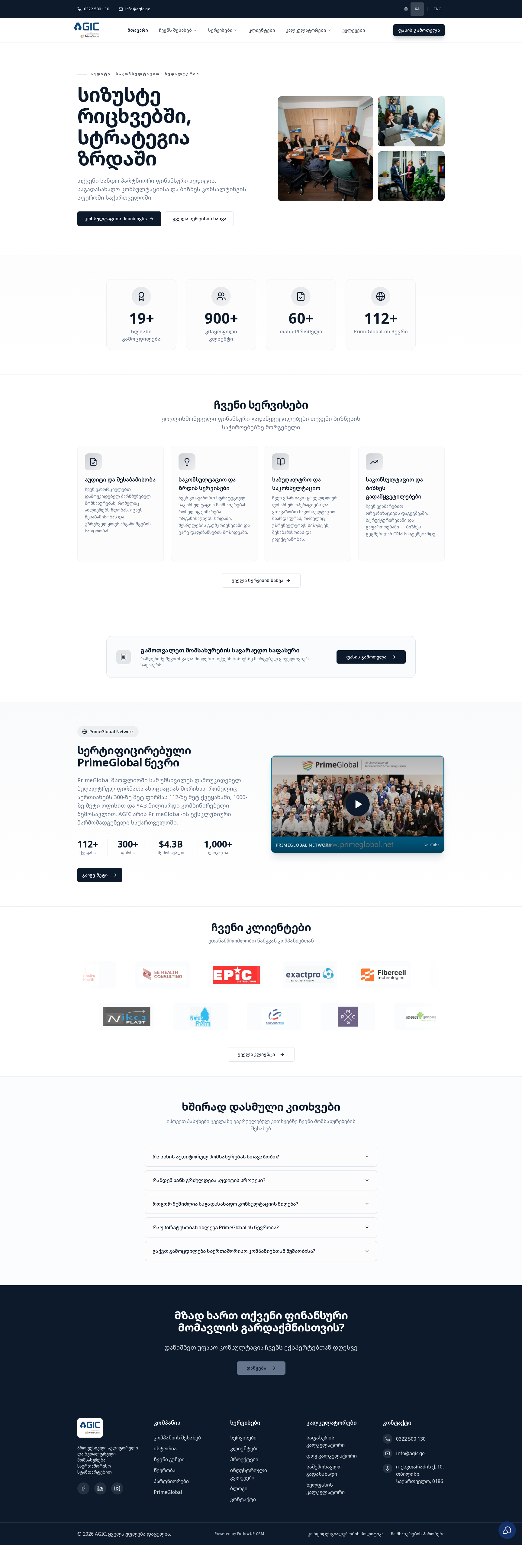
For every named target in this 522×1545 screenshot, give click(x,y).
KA (417, 8)
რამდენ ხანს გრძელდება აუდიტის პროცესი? (209, 1180)
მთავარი (137, 30)
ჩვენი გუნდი (169, 1459)
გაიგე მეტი (95, 875)
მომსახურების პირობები (418, 1534)
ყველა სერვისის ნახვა (199, 218)
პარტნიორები (171, 1481)
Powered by (239, 1533)
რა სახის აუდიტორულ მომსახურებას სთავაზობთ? (216, 1156)
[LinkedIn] (100, 1488)
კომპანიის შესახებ (177, 1437)
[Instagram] (117, 1488)
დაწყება (256, 1368)
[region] (261, 974)
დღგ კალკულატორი (331, 1455)
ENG (438, 8)
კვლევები (353, 30)
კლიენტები (262, 30)
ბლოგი (238, 1488)
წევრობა (165, 1470)
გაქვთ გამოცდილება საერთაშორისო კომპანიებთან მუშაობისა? (234, 1251)
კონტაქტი (243, 1499)
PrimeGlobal (168, 1492)
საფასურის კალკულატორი (325, 1441)
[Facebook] (83, 1488)
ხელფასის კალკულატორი (325, 1488)
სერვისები (220, 30)
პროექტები (244, 1459)
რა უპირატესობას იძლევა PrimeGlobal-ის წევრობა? (216, 1227)
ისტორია (165, 1448)
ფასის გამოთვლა (419, 30)
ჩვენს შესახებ (175, 30)
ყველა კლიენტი (256, 1054)
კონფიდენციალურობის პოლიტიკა (346, 1534)
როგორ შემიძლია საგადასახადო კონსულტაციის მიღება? (225, 1203)
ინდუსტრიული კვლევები (248, 1474)
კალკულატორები (306, 30)
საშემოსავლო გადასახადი (324, 1470)
